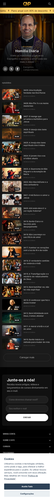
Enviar (27, 418)
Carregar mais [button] (27, 357)
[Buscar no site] (49, 4)
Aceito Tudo (27, 486)
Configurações (27, 494)
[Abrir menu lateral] (4, 4)
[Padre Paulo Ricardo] (27, 4)
